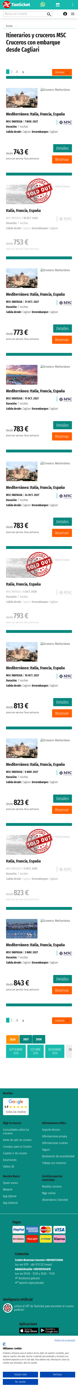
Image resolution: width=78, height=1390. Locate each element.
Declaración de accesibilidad (58, 1156)
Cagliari (27, 132)
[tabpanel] (39, 1052)
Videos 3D (8, 1166)
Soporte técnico (51, 1129)
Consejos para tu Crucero (17, 1146)
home (9, 26)
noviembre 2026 (54, 1051)
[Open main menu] (72, 14)
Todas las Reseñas (16, 1112)
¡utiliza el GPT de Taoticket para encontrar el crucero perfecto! (44, 1308)
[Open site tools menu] (72, 4)
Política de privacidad (65, 1340)
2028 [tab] (39, 1039)
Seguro (46, 1149)
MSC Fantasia (14, 121)
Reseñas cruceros (52, 1186)
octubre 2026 (35, 1051)
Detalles (62, 148)
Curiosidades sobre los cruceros (16, 1131)
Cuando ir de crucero (15, 1153)
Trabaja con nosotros (54, 1163)
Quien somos (10, 1183)
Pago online (48, 1193)
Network (7, 1189)
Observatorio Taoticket (55, 1200)
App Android (10, 1203)
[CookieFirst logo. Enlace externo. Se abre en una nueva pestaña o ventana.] (4, 1344)
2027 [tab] (26, 1039)
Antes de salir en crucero (17, 1140)
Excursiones (9, 1160)
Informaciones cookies (55, 1143)
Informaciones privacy (54, 1136)
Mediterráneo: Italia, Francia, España (35, 114)
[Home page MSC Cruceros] (65, 121)
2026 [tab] (13, 1039)
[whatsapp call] (43, 4)
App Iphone (9, 1196)
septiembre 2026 (16, 1051)
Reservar (62, 159)
